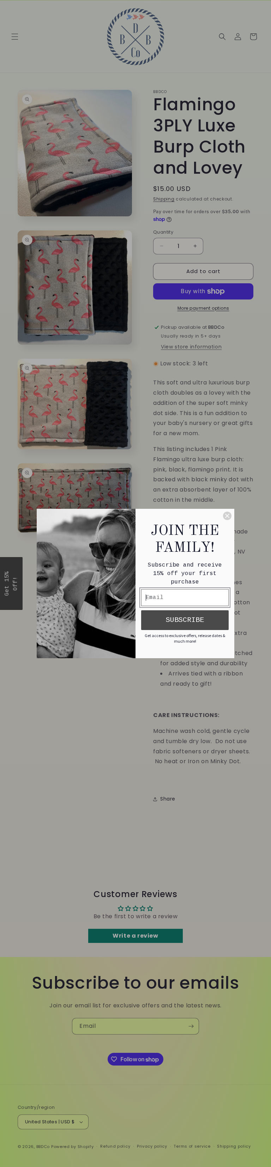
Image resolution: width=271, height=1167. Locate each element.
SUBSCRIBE (185, 620)
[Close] (227, 516)
